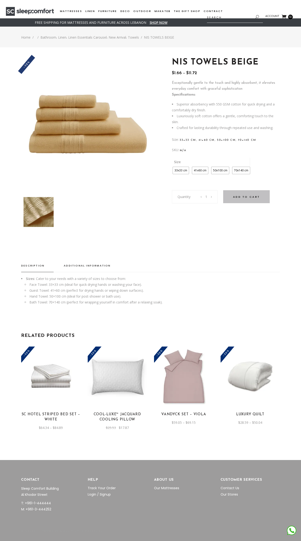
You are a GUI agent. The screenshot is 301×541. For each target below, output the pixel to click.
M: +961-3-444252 (36, 509)
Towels (133, 37)
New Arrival (117, 37)
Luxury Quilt (250, 414)
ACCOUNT (272, 16)
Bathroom (48, 37)
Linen (62, 37)
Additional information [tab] (87, 265)
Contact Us (230, 488)
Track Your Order (102, 488)
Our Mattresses (166, 488)
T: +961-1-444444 (36, 503)
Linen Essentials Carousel (87, 37)
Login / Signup (99, 494)
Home (26, 37)
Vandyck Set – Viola (183, 414)
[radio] (181, 170)
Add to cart (246, 197)
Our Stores (229, 494)
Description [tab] (32, 265)
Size (177, 162)
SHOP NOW (158, 22)
